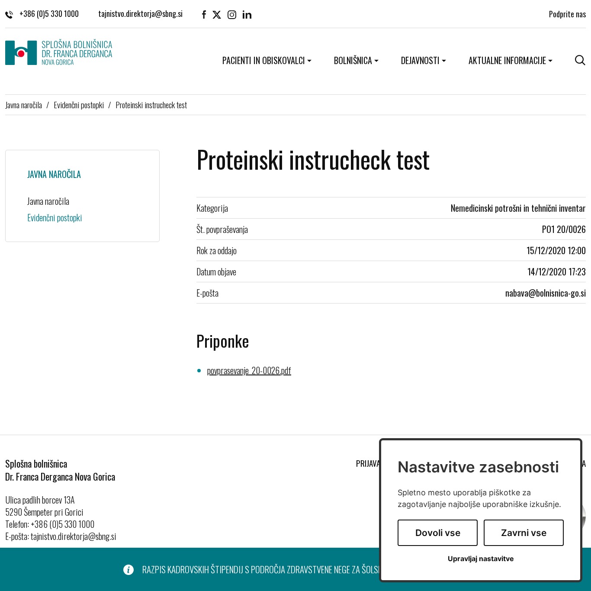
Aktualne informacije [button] (507, 60)
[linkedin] (247, 14)
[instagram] (232, 14)
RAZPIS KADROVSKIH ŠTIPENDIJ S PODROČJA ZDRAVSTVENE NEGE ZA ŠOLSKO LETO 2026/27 (288, 569)
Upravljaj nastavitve (481, 559)
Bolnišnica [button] (353, 60)
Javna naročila (23, 104)
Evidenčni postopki (79, 104)
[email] (140, 14)
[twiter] (216, 14)
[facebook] (204, 14)
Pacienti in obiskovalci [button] (263, 60)
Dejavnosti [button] (420, 60)
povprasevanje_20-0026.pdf (249, 370)
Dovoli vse (437, 532)
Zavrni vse (523, 532)
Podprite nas (567, 14)
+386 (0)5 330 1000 (49, 14)
